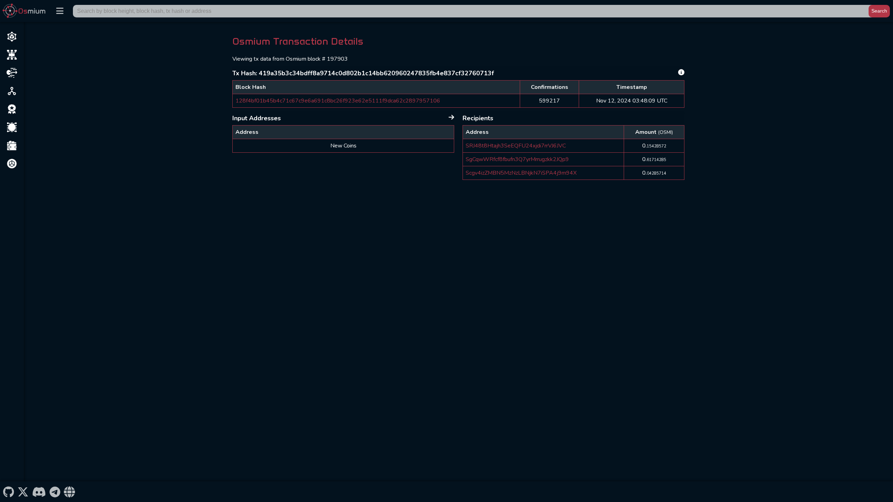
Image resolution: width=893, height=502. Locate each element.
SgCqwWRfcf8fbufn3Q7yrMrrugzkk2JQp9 (517, 159)
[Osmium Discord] (38, 492)
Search (879, 11)
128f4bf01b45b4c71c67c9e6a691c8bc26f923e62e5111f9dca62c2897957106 (337, 101)
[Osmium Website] (69, 492)
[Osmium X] (23, 492)
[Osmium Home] (25, 11)
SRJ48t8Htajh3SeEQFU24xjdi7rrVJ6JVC (516, 146)
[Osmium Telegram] (55, 492)
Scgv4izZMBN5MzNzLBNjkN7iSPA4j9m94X (521, 173)
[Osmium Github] (8, 492)
